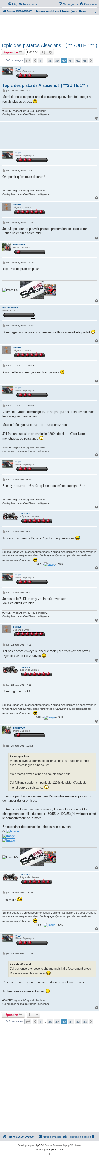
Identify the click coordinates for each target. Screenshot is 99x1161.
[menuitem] (13, 4)
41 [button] (71, 60)
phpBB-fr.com (56, 1149)
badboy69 (19, 244)
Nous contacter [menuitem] (52, 1136)
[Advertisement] (49, 28)
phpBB (38, 1145)
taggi (18, 68)
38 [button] (50, 60)
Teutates (25, 513)
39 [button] (57, 60)
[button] (27, 60)
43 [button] (85, 60)
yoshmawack (10, 307)
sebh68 (17, 204)
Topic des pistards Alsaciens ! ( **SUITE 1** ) (49, 45)
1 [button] (40, 60)
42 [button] (78, 60)
